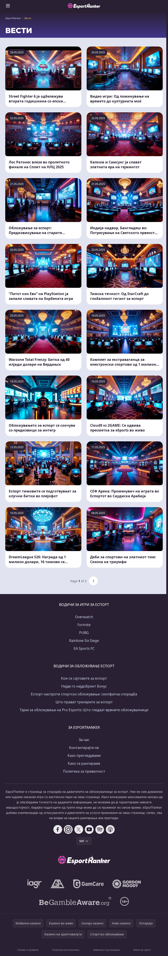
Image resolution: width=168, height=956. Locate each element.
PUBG (84, 632)
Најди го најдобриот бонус (84, 686)
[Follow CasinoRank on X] (78, 829)
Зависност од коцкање (106, 949)
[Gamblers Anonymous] (58, 883)
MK (81, 841)
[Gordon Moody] (126, 883)
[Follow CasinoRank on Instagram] (68, 829)
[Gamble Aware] (75, 901)
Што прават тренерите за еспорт (84, 702)
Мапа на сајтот (142, 949)
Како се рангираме (84, 763)
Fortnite (84, 624)
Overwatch (84, 616)
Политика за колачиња (65, 949)
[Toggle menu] (8, 5)
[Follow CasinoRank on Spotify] (99, 829)
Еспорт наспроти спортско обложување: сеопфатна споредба (84, 694)
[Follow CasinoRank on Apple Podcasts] (110, 829)
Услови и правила (27, 949)
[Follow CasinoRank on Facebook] (57, 829)
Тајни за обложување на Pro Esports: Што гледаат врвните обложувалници (84, 709)
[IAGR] (34, 883)
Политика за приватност (84, 771)
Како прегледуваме (84, 755)
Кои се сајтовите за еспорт (84, 678)
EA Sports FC (84, 648)
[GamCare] (88, 883)
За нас (84, 739)
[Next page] (93, 580)
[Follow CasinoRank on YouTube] (89, 829)
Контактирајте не (84, 747)
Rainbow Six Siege (84, 640)
